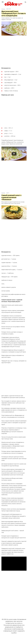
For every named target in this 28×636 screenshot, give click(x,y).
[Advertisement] (14, 51)
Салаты (3, 9)
